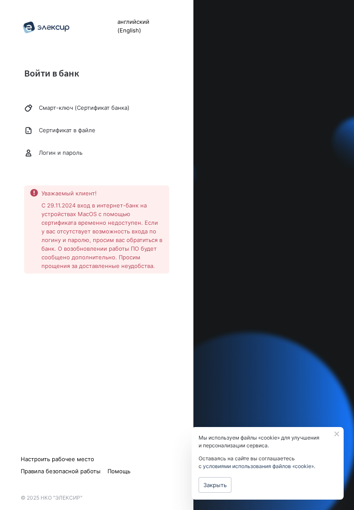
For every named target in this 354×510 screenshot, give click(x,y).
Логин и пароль (60, 152)
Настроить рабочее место (57, 459)
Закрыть (215, 484)
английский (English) (133, 26)
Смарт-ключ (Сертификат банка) (84, 107)
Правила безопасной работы (61, 471)
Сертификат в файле (67, 130)
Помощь (118, 471)
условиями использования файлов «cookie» (258, 466)
